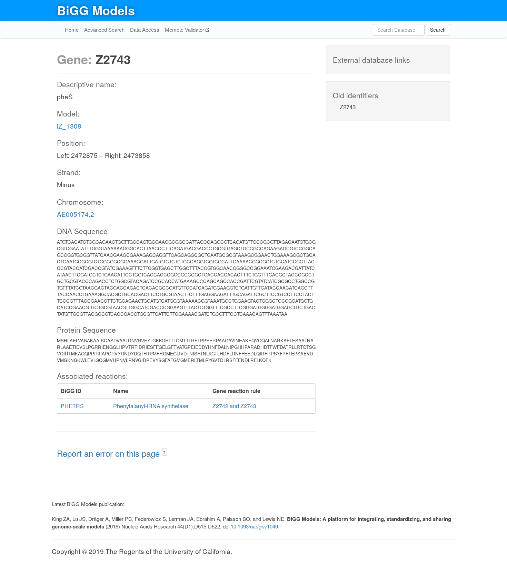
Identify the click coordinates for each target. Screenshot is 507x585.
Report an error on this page (109, 453)
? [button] (164, 452)
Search (438, 29)
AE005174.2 (75, 214)
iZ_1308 (69, 125)
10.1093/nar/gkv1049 (254, 526)
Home (72, 29)
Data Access (144, 29)
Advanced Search (104, 29)
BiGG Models (96, 10)
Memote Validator (185, 29)
